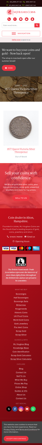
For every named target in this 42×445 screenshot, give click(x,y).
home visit (27, 40)
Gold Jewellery (21, 323)
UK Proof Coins (21, 316)
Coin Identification (21, 351)
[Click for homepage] (21, 12)
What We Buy (21, 379)
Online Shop (21, 387)
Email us (31, 236)
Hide (10, 68)
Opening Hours (22, 241)
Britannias (21, 305)
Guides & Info (21, 391)
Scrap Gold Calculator (21, 355)
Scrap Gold (21, 331)
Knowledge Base (21, 348)
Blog (21, 368)
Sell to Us (21, 198)
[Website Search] (37, 25)
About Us (21, 394)
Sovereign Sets (21, 301)
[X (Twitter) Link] (8, 409)
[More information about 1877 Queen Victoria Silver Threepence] (21, 128)
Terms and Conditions (28, 429)
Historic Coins (21, 312)
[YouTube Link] (27, 409)
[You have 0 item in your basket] (27, 19)
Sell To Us (21, 376)
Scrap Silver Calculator (21, 359)
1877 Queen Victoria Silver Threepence (21, 150)
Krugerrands (21, 308)
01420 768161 (16, 236)
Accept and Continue (16, 439)
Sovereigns (21, 294)
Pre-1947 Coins (21, 327)
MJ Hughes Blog (21, 344)
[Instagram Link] (21, 409)
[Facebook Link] (15, 409)
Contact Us (21, 372)
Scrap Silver (21, 334)
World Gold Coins (21, 320)
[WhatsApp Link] (33, 409)
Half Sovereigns (21, 297)
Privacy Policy (10, 429)
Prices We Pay (21, 383)
